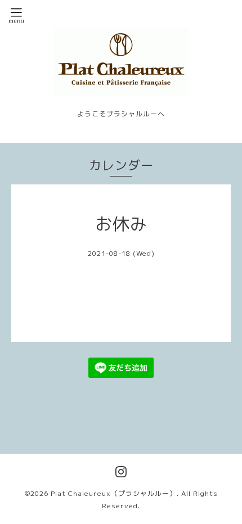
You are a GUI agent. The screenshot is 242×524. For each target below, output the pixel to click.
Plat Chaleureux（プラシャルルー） (114, 493)
